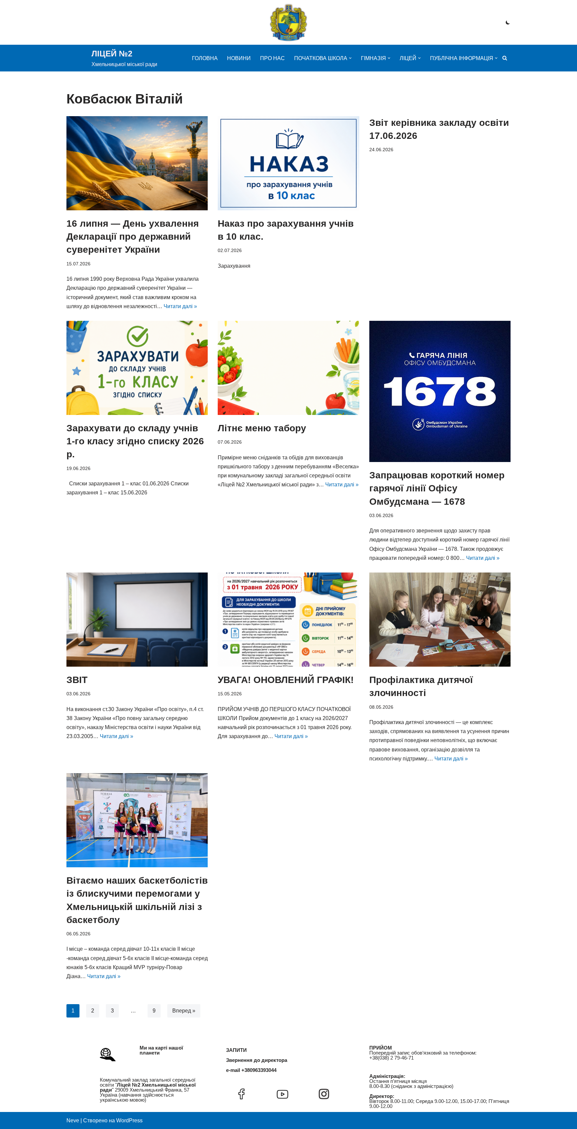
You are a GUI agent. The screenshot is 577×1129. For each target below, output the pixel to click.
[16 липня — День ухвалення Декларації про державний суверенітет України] (137, 163)
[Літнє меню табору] (288, 368)
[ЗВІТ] (137, 620)
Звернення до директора (256, 1060)
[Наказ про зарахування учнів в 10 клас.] (288, 163)
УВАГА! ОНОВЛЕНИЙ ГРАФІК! (286, 680)
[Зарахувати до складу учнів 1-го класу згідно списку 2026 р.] (137, 368)
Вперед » (183, 1010)
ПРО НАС (272, 58)
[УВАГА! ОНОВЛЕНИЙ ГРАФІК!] (288, 620)
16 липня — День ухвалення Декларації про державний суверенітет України (132, 236)
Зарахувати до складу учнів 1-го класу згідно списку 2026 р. (135, 441)
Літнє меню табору (262, 428)
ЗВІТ (76, 680)
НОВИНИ (239, 58)
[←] (288, 22)
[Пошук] (504, 57)
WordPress (129, 1120)
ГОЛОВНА (205, 58)
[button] (350, 58)
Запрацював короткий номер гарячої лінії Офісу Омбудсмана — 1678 (437, 488)
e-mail (233, 1070)
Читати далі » (180, 306)
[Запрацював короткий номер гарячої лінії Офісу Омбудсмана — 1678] (440, 391)
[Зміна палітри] (508, 22)
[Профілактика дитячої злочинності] (440, 620)
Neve (72, 1120)
